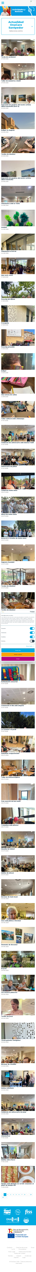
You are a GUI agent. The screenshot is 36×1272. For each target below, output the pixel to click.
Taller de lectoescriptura (10, 777)
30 (3, 1197)
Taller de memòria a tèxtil (11, 81)
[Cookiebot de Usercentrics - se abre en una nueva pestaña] (27, 612)
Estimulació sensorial (9, 682)
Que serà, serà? (7, 275)
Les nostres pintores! (9, 992)
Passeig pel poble (8, 347)
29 (31, 1194)
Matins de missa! (7, 873)
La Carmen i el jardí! (8, 729)
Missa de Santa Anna (9, 514)
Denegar (18, 658)
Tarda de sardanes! (8, 57)
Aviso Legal (11, 1251)
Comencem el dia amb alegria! (12, 705)
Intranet (18, 1256)
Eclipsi (3, 371)
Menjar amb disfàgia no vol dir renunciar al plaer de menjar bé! (17, 1184)
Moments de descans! (9, 944)
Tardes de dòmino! (8, 586)
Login (24, 1257)
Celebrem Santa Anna (9, 490)
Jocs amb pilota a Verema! (11, 921)
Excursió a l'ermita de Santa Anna (13, 538)
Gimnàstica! (5, 1136)
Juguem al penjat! (7, 562)
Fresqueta (5, 323)
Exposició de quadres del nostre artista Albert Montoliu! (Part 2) (16, 105)
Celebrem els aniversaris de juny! (13, 1112)
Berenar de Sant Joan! (9, 897)
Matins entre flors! (8, 1160)
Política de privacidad (25, 1251)
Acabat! (4, 227)
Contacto (9, 1247)
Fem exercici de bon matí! (11, 801)
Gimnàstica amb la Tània (10, 203)
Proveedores (22, 1249)
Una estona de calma (9, 395)
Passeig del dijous (8, 299)
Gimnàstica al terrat (8, 251)
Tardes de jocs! (7, 1016)
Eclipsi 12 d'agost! (8, 130)
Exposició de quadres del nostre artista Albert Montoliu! (16, 178)
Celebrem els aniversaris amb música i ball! (17, 442)
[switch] (32, 632)
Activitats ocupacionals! (10, 753)
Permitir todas (18, 650)
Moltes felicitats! (7, 1088)
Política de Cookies (19, 1253)
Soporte (16, 1257)
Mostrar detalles (29, 646)
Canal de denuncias (21, 1247)
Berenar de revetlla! (8, 1064)
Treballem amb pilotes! (9, 825)
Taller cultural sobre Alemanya (12, 418)
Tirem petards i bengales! (11, 1040)
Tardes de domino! (8, 154)
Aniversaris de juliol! (9, 466)
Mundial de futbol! (8, 849)
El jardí (3, 968)
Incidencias (28, 1256)
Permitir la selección (18, 654)
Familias (10, 1256)
